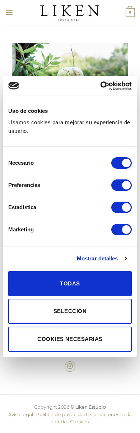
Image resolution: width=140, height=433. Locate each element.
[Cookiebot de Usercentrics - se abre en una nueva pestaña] (101, 86)
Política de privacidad (61, 414)
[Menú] (9, 12)
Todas (70, 283)
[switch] (121, 185)
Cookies (79, 421)
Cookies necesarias (69, 339)
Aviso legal (20, 414)
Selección (70, 311)
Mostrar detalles (97, 258)
